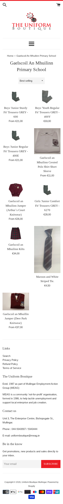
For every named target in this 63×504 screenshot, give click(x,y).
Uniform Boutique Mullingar (34, 482)
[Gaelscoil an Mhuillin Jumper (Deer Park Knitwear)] (16, 301)
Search (6, 355)
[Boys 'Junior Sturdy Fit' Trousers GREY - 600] (16, 96)
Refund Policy (10, 364)
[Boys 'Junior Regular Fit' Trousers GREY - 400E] (16, 135)
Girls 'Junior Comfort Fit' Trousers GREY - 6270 (47, 206)
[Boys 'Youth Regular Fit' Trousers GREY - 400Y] (47, 96)
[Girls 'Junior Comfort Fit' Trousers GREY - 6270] (47, 190)
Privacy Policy (10, 360)
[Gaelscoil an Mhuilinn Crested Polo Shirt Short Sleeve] (47, 141)
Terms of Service (12, 368)
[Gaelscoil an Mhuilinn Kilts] (16, 233)
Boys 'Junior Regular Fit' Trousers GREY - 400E (15, 151)
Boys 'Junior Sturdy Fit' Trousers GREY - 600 (16, 112)
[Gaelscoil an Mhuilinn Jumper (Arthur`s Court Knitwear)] (16, 190)
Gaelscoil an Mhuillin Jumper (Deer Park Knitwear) (16, 318)
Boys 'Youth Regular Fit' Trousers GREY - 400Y (47, 112)
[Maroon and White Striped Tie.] (47, 249)
